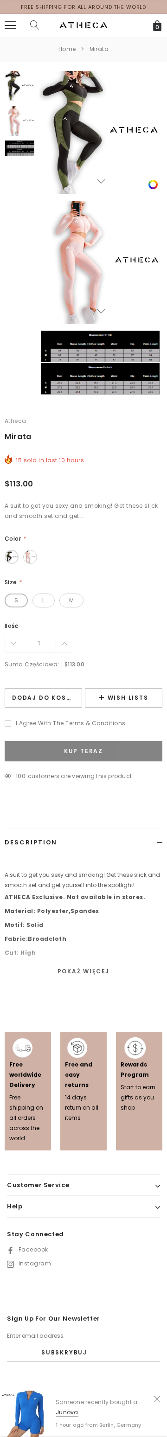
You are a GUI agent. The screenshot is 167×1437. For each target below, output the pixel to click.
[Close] (157, 1398)
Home (67, 49)
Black (12, 557)
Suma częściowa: (32, 664)
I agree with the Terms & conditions (71, 723)
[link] (153, 184)
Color (15, 539)
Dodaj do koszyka (47, 698)
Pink (30, 557)
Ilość (11, 626)
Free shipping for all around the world (83, 7)
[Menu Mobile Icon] (10, 25)
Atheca (15, 421)
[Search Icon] (34, 25)
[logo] (83, 25)
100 (21, 776)
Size (13, 582)
